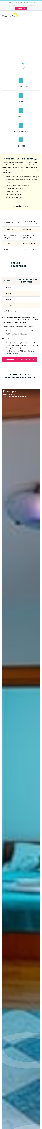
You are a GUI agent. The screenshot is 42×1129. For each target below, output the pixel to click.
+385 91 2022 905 (13, 5)
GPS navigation (21, 8)
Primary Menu (38, 15)
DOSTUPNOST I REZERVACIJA (19, 359)
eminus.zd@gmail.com (29, 5)
